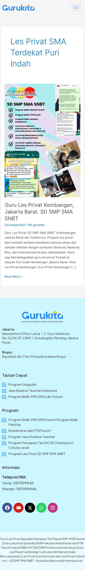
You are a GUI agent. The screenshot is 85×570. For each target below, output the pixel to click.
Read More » (13, 276)
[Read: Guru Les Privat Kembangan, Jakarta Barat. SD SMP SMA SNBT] (42, 140)
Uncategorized (15, 225)
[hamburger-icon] (76, 7)
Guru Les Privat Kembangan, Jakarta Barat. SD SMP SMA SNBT (39, 212)
